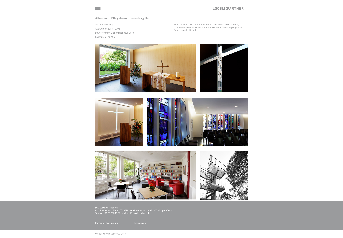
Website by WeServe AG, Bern (110, 233)
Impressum (140, 223)
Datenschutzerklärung (106, 223)
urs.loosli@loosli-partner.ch (136, 213)
